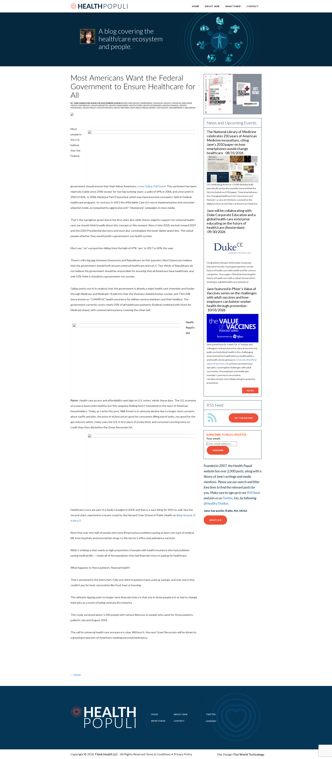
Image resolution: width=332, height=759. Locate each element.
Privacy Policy (183, 754)
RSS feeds (253, 492)
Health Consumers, (119, 105)
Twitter (227, 498)
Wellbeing (190, 108)
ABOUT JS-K (215, 520)
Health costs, (136, 105)
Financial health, (162, 103)
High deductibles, (139, 108)
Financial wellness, (182, 103)
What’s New (233, 6)
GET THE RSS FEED (243, 418)
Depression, (147, 103)
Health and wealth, (81, 105)
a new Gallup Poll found (151, 186)
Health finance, (170, 105)
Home (195, 6)
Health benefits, (100, 105)
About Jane (212, 6)
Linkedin (211, 721)
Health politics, (105, 108)
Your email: (213, 438)
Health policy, (89, 108)
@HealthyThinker (216, 503)
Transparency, (177, 108)
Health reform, (121, 108)
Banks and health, (131, 103)
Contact (253, 6)
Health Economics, (152, 105)
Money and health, (159, 108)
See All (250, 390)
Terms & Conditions (158, 754)
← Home (76, 674)
